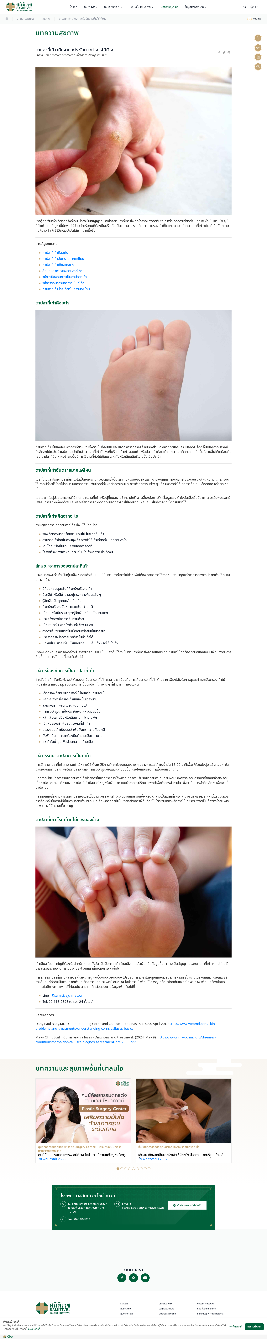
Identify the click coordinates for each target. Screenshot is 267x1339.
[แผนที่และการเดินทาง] (258, 57)
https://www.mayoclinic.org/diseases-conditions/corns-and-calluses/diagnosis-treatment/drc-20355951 (125, 1040)
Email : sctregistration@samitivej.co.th (143, 1206)
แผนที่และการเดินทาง (206, 1308)
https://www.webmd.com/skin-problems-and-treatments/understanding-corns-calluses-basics (125, 1026)
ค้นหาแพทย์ (90, 7)
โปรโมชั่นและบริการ (140, 7)
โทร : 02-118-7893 (79, 1219)
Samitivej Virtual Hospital (210, 1313)
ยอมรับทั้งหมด (254, 1326)
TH (257, 7)
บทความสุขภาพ (169, 7)
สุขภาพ (46, 18)
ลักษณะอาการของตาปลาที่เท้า (62, 271)
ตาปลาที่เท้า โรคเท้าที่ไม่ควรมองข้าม (66, 289)
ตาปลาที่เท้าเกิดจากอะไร (58, 265)
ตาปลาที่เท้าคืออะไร (55, 252)
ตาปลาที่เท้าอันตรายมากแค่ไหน (63, 258)
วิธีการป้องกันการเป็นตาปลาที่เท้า (64, 277)
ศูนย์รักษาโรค (111, 7)
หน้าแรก (72, 7)
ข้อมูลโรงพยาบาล (194, 7)
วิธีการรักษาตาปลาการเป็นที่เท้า (63, 283)
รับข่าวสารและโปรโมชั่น (189, 1205)
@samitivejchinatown (68, 995)
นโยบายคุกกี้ (34, 1328)
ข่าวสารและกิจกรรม (167, 1313)
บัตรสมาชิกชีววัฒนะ (205, 1303)
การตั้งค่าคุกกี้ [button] (235, 1326)
